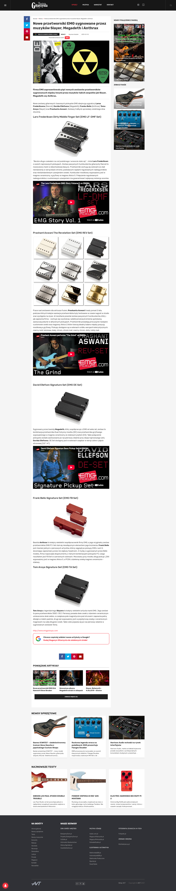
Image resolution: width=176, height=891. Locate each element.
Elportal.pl (93, 861)
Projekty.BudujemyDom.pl (69, 837)
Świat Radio (93, 864)
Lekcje (33, 854)
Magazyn (34, 860)
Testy (33, 834)
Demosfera (35, 851)
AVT (139, 883)
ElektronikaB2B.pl (95, 853)
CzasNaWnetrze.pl (66, 848)
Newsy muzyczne (37, 837)
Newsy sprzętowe (37, 831)
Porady (33, 857)
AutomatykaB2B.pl (96, 855)
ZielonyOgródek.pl (66, 845)
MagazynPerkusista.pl (97, 839)
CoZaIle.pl (63, 839)
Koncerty (34, 840)
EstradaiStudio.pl (95, 842)
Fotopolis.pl (122, 834)
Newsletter (35, 866)
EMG (67, 37)
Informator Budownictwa (68, 842)
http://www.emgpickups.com (45, 631)
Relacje (33, 843)
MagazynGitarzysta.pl (97, 837)
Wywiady (34, 846)
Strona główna (36, 829)
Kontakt (110, 5)
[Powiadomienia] (5, 885)
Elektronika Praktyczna (97, 858)
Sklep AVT (122, 883)
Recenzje (34, 848)
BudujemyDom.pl (66, 834)
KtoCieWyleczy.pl (124, 844)
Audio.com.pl (94, 834)
